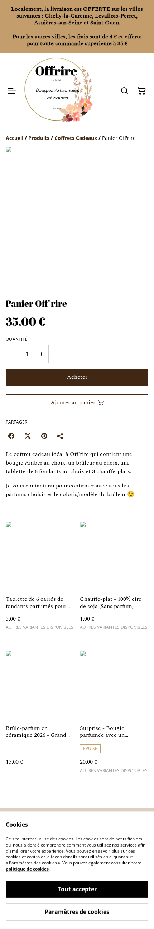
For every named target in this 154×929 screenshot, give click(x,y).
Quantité (17, 339)
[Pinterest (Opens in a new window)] (44, 435)
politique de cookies (27, 869)
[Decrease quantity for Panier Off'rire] (13, 354)
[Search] (124, 91)
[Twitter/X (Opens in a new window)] (27, 435)
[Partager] (60, 435)
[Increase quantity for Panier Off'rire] (41, 354)
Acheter (77, 377)
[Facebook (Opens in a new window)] (11, 435)
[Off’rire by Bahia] (58, 91)
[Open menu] (12, 91)
